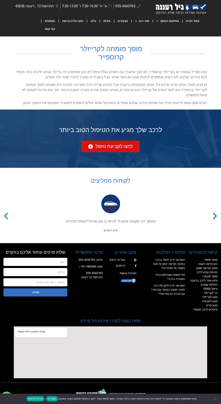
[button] (215, 216)
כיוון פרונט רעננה (208, 264)
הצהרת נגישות (128, 273)
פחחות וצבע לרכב (207, 272)
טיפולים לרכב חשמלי (205, 309)
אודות (106, 21)
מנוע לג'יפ (212, 305)
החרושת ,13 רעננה (92, 277)
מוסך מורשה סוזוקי (207, 268)
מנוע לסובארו (210, 301)
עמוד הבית (192, 21)
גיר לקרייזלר (211, 293)
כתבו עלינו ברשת (72, 21)
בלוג (93, 21)
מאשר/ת (52, 398)
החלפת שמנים (209, 284)
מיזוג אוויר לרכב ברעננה (204, 280)
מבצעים (123, 21)
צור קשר (50, 29)
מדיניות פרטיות (35, 398)
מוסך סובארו (210, 276)
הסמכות (50, 21)
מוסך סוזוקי (211, 259)
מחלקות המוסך (169, 21)
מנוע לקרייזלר (210, 297)
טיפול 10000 (210, 288)
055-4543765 (87, 259)
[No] (215, 398)
